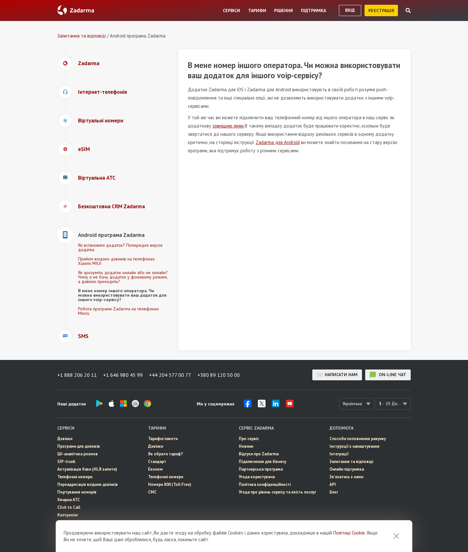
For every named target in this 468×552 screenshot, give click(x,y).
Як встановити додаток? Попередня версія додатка (120, 247)
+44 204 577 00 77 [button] (170, 375)
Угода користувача (257, 477)
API (333, 484)
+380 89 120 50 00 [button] (218, 375)
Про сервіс (249, 438)
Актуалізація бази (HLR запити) (87, 469)
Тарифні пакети (163, 438)
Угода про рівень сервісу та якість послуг (277, 492)
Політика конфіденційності (265, 484)
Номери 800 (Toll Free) (169, 484)
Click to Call (68, 507)
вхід (350, 10)
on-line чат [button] (392, 374)
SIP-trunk (66, 461)
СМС (152, 492)
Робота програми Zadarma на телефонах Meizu (118, 311)
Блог (334, 492)
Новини (246, 446)
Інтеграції (339, 454)
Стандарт (157, 461)
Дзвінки (64, 438)
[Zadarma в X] (262, 405)
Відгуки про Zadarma (259, 454)
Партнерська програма (261, 469)
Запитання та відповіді (81, 36)
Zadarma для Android (278, 142)
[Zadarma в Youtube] (290, 405)
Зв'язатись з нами (346, 477)
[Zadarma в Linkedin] (276, 405)
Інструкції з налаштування (354, 446)
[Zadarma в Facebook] (248, 405)
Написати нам (341, 374)
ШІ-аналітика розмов (77, 454)
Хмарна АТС (68, 499)
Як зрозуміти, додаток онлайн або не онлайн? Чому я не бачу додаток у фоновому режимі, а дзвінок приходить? (123, 277)
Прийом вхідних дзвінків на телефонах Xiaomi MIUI (116, 261)
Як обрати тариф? (165, 454)
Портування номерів (76, 492)
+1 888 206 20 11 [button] (77, 375)
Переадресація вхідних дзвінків (87, 484)
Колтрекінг (67, 515)
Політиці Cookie (349, 533)
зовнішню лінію (228, 126)
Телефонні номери (74, 477)
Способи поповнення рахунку (358, 438)
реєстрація (381, 10)
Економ (155, 469)
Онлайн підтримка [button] (347, 469)
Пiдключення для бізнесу (262, 461)
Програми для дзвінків (78, 446)
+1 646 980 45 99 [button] (123, 375)
